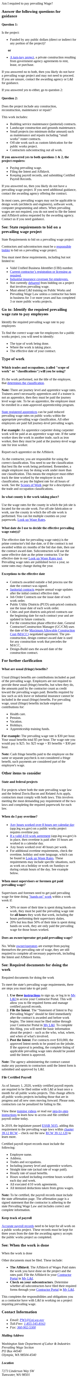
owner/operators (26, 946)
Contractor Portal (47, 1289)
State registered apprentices (19, 412)
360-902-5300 (26, 1327)
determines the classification (25, 383)
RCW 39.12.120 (57, 1133)
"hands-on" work (40, 896)
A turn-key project (22, 57)
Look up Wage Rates (31, 519)
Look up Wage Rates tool (45, 558)
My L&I (48, 1025)
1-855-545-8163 (34, 1323)
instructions (32, 995)
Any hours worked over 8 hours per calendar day (42, 824)
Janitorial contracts (22, 589)
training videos (26, 1111)
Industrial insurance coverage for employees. (39, 279)
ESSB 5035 (50, 1125)
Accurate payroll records (18, 1226)
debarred (34, 283)
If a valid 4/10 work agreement (30, 836)
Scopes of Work (31, 485)
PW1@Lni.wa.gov (32, 1320)
